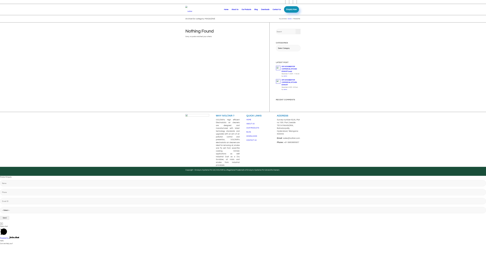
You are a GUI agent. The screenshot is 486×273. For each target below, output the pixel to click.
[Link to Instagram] (295, 2)
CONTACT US (251, 140)
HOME (248, 120)
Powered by (4, 238)
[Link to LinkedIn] (291, 2)
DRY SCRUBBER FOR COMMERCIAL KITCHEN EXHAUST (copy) (289, 69)
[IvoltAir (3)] (188, 9)
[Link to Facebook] (283, 2)
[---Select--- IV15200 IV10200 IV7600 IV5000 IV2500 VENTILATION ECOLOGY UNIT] (243, 200)
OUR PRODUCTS (252, 128)
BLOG (248, 132)
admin (285, 76)
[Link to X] (299, 2)
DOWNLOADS (251, 136)
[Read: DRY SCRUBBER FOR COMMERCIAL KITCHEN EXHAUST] (278, 81)
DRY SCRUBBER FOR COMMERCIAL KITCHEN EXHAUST (289, 82)
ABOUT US (250, 124)
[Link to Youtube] (287, 2)
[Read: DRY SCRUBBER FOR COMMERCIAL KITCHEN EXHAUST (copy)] (278, 68)
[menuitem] (226, 9)
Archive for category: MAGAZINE (200, 19)
